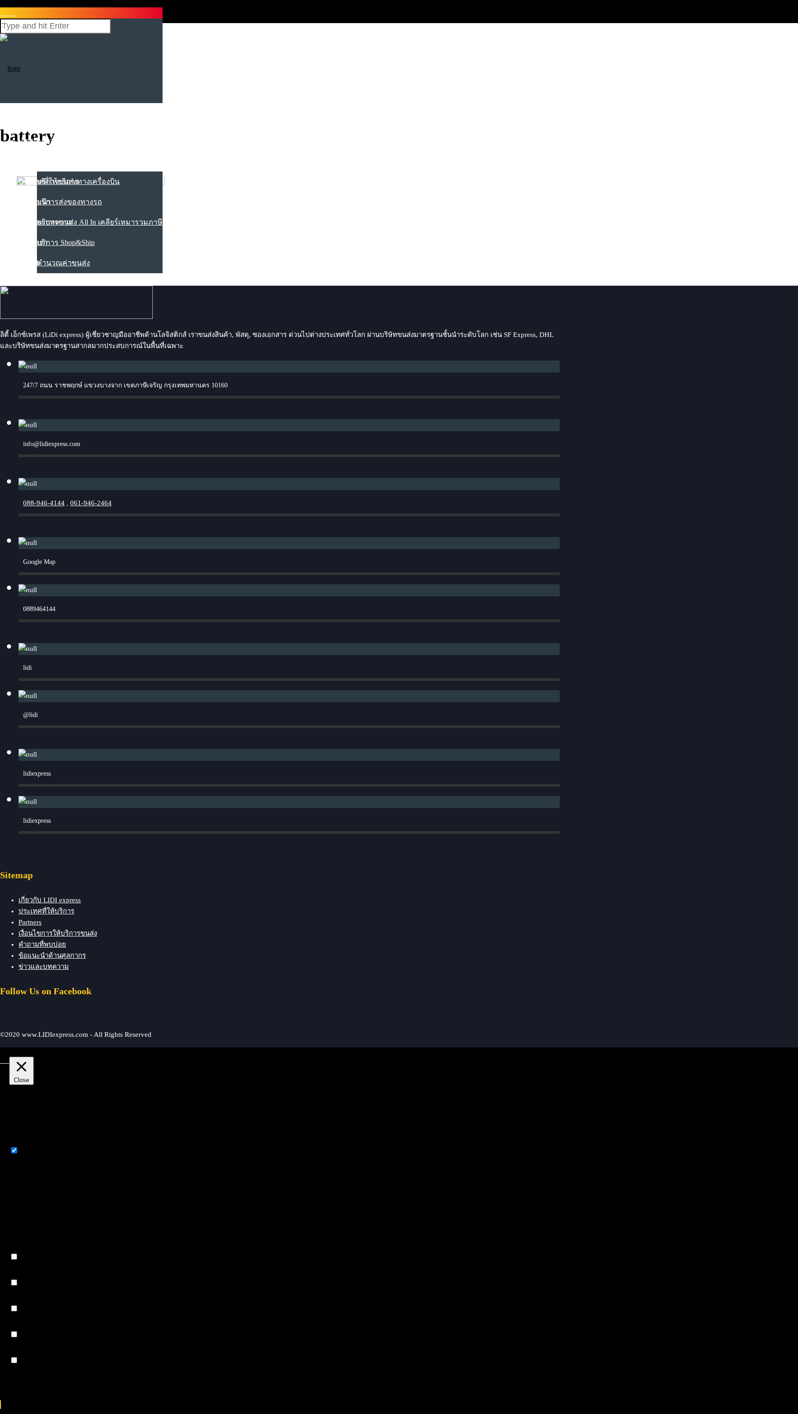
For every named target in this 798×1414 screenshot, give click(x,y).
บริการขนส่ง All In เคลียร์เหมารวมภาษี (100, 222)
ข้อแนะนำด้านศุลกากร (52, 955)
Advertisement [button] (30, 1325)
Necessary (35, 1151)
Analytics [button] (23, 1300)
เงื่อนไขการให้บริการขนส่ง (57, 933)
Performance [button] (27, 1274)
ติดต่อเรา (33, 242)
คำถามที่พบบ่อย (42, 944)
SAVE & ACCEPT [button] (37, 1377)
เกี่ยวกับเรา (36, 141)
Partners (30, 922)
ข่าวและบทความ (45, 222)
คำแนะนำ (34, 202)
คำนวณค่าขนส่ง (63, 263)
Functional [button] (24, 1248)
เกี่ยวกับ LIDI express (49, 900)
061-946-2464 (91, 503)
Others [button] (19, 1351)
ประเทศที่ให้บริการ (48, 181)
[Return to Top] (0, 1404)
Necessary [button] (24, 1141)
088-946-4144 (44, 503)
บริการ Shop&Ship (66, 242)
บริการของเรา (41, 161)
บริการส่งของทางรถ (69, 202)
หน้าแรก (32, 120)
